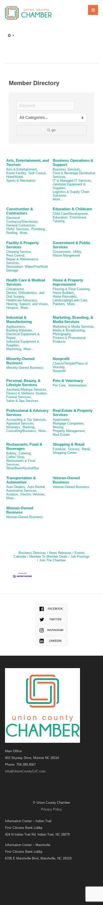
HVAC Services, (18, 229)
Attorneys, (13, 427)
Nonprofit (61, 359)
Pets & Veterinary (68, 380)
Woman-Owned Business (19, 510)
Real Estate (61, 434)
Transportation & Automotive (21, 480)
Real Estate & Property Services (72, 412)
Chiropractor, (15, 289)
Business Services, (67, 169)
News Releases (60, 553)
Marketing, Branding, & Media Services (73, 319)
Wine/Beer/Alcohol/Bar (22, 468)
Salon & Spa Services (22, 401)
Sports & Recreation (21, 180)
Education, (60, 217)
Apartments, (61, 420)
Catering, (25, 453)
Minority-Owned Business (20, 361)
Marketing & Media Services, (74, 326)
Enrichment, (78, 217)
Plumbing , (39, 229)
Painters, (59, 304)
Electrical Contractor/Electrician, (22, 219)
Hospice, (12, 308)
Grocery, (74, 449)
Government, (62, 252)
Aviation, (12, 494)
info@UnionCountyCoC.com (25, 771)
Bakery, (11, 453)
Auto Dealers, (16, 487)
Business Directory (32, 553)
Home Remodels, (65, 296)
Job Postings (80, 556)
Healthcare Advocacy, (22, 300)
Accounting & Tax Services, (26, 420)
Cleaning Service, (19, 252)
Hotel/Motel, (15, 177)
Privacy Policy (51, 809)
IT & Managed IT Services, (72, 180)
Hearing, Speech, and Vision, (27, 304)
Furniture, (59, 449)
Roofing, (12, 233)
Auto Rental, (37, 487)
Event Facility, (16, 173)
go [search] (54, 130)
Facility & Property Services (22, 245)
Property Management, (69, 431)
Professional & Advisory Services (27, 412)
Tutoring (58, 221)
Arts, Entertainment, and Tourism (27, 162)
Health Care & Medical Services (25, 282)
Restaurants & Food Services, (20, 462)
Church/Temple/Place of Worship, (70, 365)
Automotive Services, (22, 490)
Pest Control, (15, 255)
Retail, (86, 449)
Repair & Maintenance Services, (22, 261)
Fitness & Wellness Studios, (27, 393)
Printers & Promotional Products (69, 339)
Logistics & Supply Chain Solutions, (71, 193)
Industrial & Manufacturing (19, 319)
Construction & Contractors (19, 211)
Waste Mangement (66, 255)
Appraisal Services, (20, 423)
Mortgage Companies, (68, 423)
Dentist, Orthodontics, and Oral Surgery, (25, 294)
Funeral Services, (19, 397)
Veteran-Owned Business (66, 480)
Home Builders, (64, 293)
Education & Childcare (72, 209)
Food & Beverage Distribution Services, (74, 175)
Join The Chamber (52, 560)
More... (58, 199)
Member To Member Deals (48, 556)
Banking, (29, 427)
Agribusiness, (16, 326)
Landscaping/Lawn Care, (70, 300)
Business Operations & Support (73, 162)
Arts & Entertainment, (22, 169)
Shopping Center (65, 453)
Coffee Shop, (15, 457)
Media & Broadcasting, (69, 330)
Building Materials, (19, 330)
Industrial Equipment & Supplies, (22, 343)
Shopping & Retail (68, 444)
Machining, (14, 349)
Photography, (62, 334)
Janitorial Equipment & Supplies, (69, 186)
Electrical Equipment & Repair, (23, 336)
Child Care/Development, (71, 213)
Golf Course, (37, 173)
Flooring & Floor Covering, (71, 289)
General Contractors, (21, 225)
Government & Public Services (71, 245)
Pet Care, (59, 385)
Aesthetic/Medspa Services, (26, 389)
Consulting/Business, (21, 431)
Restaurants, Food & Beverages (24, 446)
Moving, (58, 427)
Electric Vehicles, (33, 494)
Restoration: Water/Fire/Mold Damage (27, 268)
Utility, (77, 252)
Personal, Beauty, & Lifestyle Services (23, 382)
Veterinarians (77, 385)
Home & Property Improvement (68, 282)
